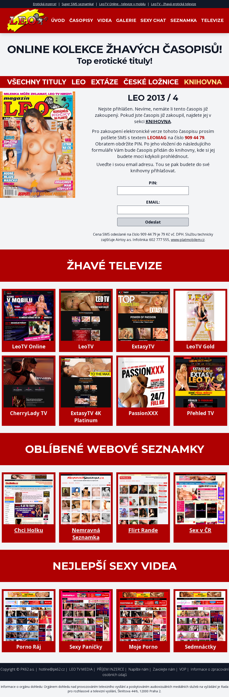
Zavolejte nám (164, 669)
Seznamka (183, 20)
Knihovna (203, 82)
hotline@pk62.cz (52, 669)
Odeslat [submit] (153, 222)
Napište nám (138, 669)
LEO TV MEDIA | (82, 669)
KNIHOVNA (158, 121)
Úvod (58, 20)
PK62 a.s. (27, 669)
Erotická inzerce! (44, 4)
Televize (212, 20)
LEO (79, 82)
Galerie (126, 20)
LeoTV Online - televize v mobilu (122, 4)
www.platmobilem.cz (188, 239)
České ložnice (151, 82)
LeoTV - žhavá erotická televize (173, 4)
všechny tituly (36, 82)
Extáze (104, 82)
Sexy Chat (153, 20)
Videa (104, 20)
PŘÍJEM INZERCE (110, 669)
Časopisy (81, 20)
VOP (182, 669)
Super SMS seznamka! (78, 4)
